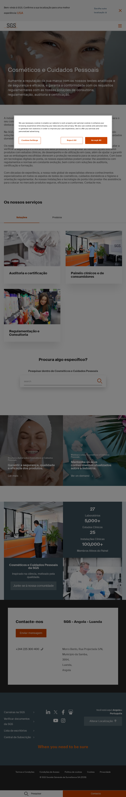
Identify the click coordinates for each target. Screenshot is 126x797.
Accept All (96, 140)
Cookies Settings (29, 140)
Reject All (71, 140)
